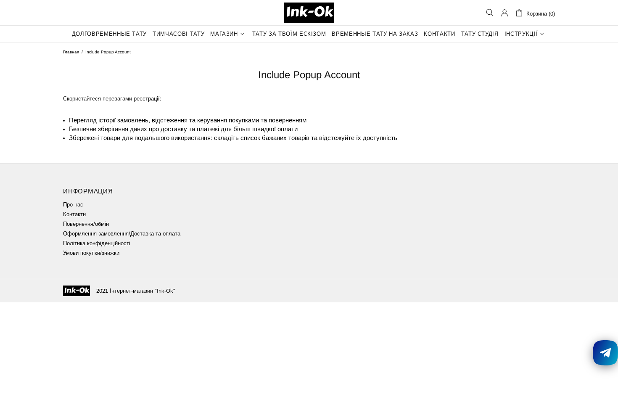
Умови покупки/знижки (91, 253)
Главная (71, 52)
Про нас (73, 204)
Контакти (74, 214)
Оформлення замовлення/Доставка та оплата (121, 233)
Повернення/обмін (86, 224)
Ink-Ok (309, 13)
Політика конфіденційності (96, 243)
